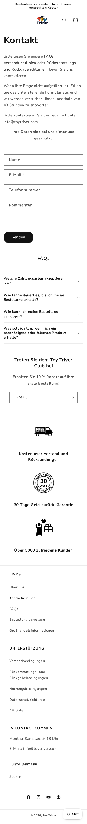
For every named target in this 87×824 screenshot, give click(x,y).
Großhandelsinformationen (31, 630)
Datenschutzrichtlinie (27, 699)
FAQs (49, 56)
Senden (18, 237)
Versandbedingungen (27, 661)
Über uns (16, 587)
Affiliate (16, 710)
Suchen (15, 776)
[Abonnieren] (72, 397)
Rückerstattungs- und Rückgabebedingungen (28, 674)
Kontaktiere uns (22, 598)
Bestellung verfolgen (27, 619)
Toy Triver (49, 815)
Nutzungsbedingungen (28, 688)
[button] (9, 20)
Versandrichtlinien (20, 62)
